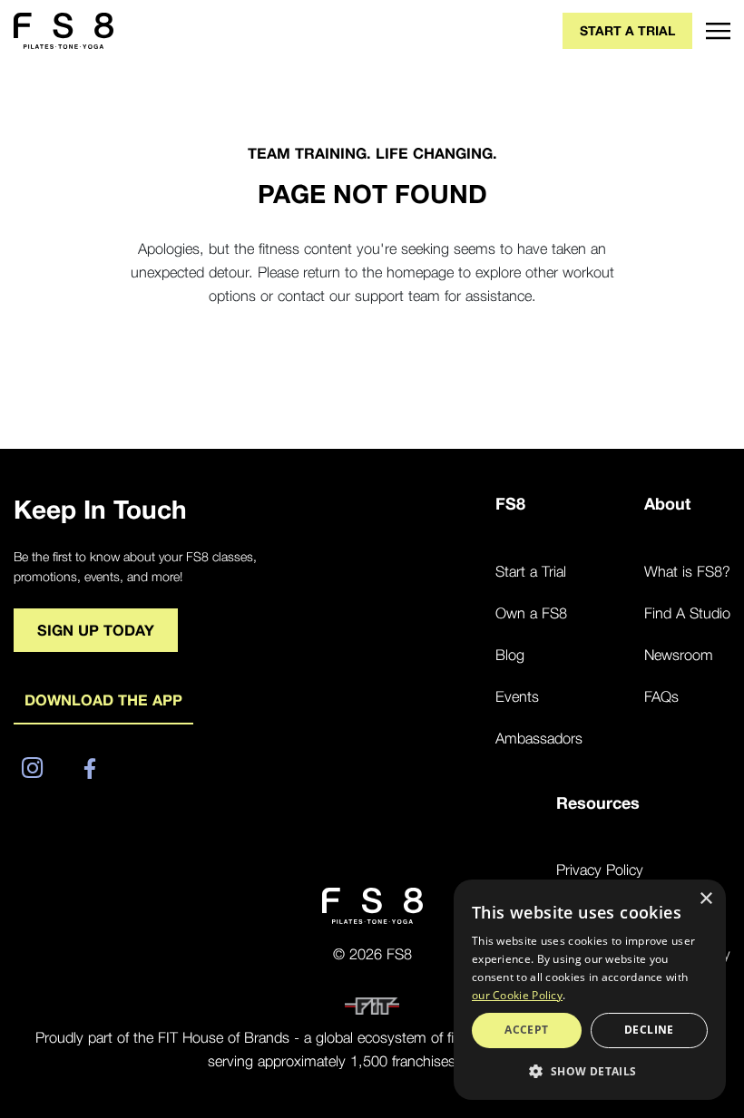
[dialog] (590, 990)
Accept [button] (526, 1029)
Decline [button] (649, 1029)
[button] (590, 1071)
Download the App (103, 700)
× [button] (705, 899)
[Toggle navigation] (711, 31)
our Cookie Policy (517, 995)
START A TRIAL (627, 30)
